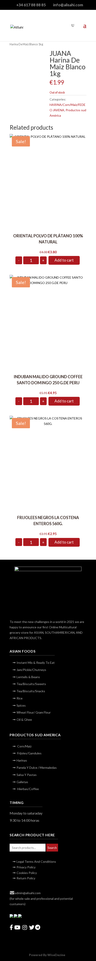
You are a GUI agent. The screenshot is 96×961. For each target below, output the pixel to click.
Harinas (22, 760)
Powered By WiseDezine (47, 955)
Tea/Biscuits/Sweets (31, 684)
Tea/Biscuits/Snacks (31, 691)
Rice (20, 698)
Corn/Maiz (24, 746)
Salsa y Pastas (27, 775)
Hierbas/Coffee (28, 789)
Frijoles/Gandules (29, 753)
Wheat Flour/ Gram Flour (34, 712)
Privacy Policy (26, 867)
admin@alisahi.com (28, 893)
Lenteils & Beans (28, 677)
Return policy (26, 878)
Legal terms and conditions (36, 861)
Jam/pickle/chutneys (31, 670)
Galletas (22, 782)
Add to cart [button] (64, 260)
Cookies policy (27, 873)
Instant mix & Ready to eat (36, 662)
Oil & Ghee (24, 719)
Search (52, 848)
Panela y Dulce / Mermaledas (37, 767)
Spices (21, 705)
